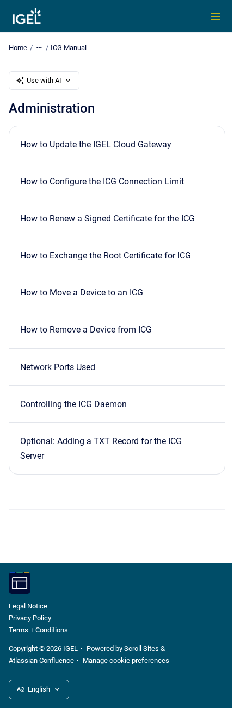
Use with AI (44, 80)
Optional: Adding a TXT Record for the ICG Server (101, 448)
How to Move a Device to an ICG (81, 292)
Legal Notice (28, 606)
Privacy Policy (30, 618)
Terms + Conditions (38, 630)
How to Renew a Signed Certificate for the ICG (107, 218)
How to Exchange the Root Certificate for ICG (105, 255)
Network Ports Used (57, 367)
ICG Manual (69, 48)
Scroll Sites (141, 648)
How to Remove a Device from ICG (86, 329)
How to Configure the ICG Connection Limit (102, 181)
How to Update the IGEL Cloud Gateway (95, 144)
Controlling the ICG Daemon (73, 404)
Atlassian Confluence (41, 660)
